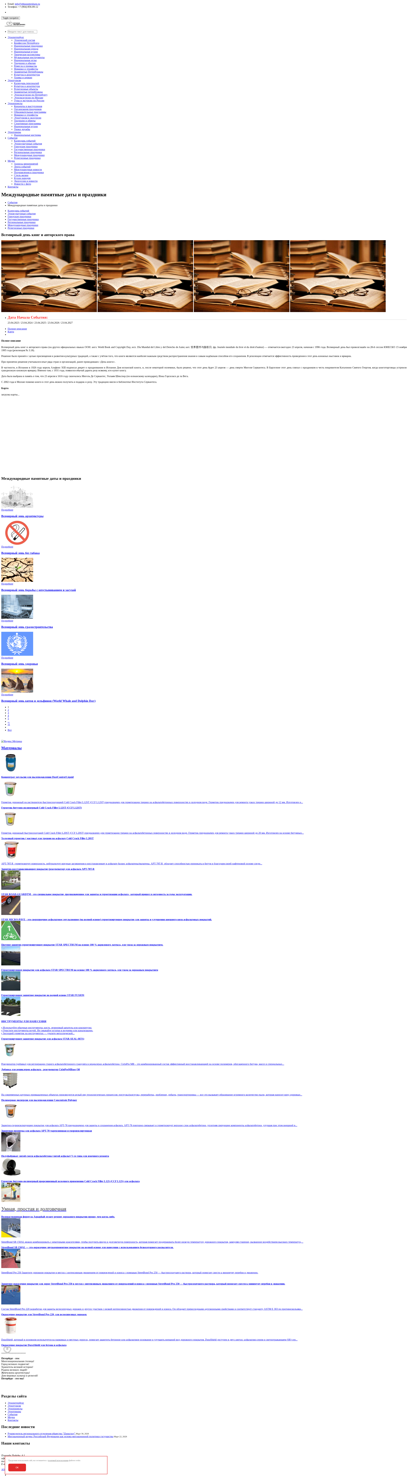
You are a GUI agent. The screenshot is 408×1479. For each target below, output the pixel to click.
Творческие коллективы (27, 54)
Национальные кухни (26, 51)
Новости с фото (22, 184)
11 (9, 724)
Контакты (13, 186)
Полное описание (17, 328)
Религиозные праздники (27, 158)
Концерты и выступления (28, 106)
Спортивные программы (27, 123)
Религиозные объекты (26, 89)
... (9, 721)
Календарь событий (25, 140)
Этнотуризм (14, 80)
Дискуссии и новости (26, 181)
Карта (11, 331)
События (12, 138)
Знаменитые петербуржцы (28, 92)
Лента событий (22, 166)
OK (17, 1467)
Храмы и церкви (23, 77)
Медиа (11, 161)
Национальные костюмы (27, 135)
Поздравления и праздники (29, 172)
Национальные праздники (28, 46)
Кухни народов (22, 178)
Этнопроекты (15, 103)
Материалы (11, 748)
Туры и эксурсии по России (29, 100)
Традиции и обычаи (25, 63)
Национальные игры (25, 60)
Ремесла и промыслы (25, 66)
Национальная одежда (26, 48)
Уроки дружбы (22, 129)
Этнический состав (24, 40)
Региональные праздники (28, 152)
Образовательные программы (30, 112)
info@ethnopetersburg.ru (27, 4)
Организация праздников (28, 109)
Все (10, 730)
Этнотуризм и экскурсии (27, 117)
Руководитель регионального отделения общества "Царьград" (42, 1433)
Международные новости (28, 169)
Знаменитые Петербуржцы (28, 71)
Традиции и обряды (25, 120)
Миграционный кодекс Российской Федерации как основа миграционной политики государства (60, 1436)
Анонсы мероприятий (26, 163)
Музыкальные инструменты (29, 57)
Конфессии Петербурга (26, 43)
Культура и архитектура (27, 74)
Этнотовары (14, 132)
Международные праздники (29, 155)
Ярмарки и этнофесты (26, 69)
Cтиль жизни (21, 175)
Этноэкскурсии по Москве (28, 97)
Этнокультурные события (28, 143)
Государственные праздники (29, 149)
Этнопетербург (16, 37)
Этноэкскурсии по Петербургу (30, 94)
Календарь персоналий (26, 83)
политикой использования (58, 1460)
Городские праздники (26, 146)
